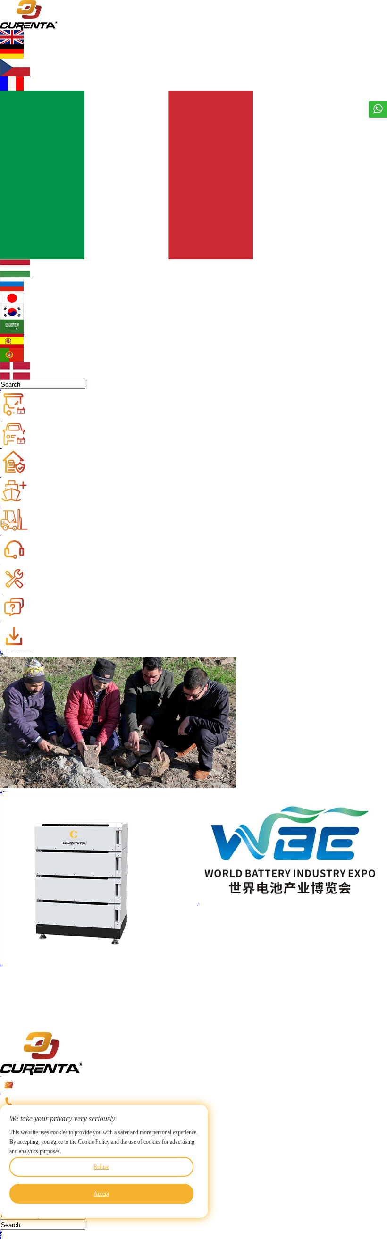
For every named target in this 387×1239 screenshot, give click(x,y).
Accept (101, 1193)
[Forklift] (38, 520)
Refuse (101, 1166)
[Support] (38, 550)
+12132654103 (193, 1102)
